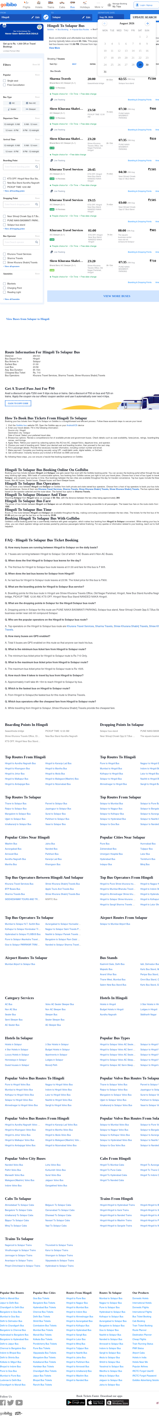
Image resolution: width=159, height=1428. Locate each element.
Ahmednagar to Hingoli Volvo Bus (21, 1105)
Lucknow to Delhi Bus (10, 1380)
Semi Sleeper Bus (14, 1019)
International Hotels (142, 1302)
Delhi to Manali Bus (9, 1298)
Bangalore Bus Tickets (44, 1302)
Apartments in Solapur (56, 1054)
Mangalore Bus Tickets (44, 1357)
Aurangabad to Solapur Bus (113, 1320)
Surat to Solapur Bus (55, 813)
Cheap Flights (139, 1339)
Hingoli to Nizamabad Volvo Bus (61, 1145)
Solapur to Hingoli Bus (111, 778)
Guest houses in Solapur (17, 1065)
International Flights (142, 1311)
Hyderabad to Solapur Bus (112, 1311)
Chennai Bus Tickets (43, 1311)
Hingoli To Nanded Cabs (112, 1180)
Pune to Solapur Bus (109, 1307)
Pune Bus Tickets (41, 1348)
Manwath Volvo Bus (14, 1175)
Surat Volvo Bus (53, 1175)
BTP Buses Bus (12, 888)
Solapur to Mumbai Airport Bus (115, 923)
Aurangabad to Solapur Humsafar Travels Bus (68, 923)
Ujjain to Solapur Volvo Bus (113, 1099)
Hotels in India (139, 1357)
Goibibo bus (21, 425)
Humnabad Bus (148, 843)
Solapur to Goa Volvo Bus (112, 1145)
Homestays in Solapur (16, 1059)
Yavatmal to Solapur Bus (111, 1366)
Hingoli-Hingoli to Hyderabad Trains (117, 1204)
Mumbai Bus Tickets (43, 1330)
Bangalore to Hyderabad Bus (14, 1339)
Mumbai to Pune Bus (10, 1375)
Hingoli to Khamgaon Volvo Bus (20, 1129)
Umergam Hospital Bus (111, 853)
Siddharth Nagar (148, 1014)
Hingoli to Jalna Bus (76, 1357)
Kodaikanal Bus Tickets (44, 1361)
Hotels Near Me (140, 1361)
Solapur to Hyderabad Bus (113, 818)
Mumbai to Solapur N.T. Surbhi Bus (22, 923)
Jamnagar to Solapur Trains (18, 1255)
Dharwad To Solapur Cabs (58, 1215)
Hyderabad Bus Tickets (44, 1307)
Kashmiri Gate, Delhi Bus (112, 964)
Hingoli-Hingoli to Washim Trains (116, 1220)
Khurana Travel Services (50, 489)
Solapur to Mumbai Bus (111, 803)
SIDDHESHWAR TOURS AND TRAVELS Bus (27, 899)
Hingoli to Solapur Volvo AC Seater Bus (119, 1054)
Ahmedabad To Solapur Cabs (19, 1204)
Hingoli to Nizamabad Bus (58, 784)
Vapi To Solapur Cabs (56, 1225)
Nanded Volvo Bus (14, 1164)
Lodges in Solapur (54, 1059)
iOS (75, 425)
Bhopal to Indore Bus (10, 1366)
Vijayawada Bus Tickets (44, 1352)
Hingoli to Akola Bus (55, 773)
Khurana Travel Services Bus (19, 883)
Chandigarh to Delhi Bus (12, 1307)
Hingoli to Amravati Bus (77, 1366)
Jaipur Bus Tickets (42, 1375)
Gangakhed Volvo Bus (56, 1185)
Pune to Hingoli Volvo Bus (17, 1084)
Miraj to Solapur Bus (109, 1375)
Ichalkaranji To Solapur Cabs (19, 1215)
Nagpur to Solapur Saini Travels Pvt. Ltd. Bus (67, 929)
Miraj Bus (145, 864)
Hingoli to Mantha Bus (56, 768)
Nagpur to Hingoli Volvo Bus (59, 1084)
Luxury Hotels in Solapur (17, 1054)
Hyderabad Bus (107, 859)
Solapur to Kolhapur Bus (112, 813)
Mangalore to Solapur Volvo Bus (116, 1094)
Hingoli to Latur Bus (76, 1339)
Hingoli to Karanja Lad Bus (58, 763)
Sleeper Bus (51, 1014)
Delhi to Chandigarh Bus (12, 1325)
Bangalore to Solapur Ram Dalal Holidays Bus (67, 939)
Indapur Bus (106, 864)
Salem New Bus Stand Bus (113, 984)
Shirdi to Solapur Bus (109, 1361)
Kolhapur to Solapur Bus (111, 1316)
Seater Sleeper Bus (54, 1019)
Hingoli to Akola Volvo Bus (58, 1134)
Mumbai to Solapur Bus (110, 1298)
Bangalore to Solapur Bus (112, 1325)
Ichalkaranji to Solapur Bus (18, 824)
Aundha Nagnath (108, 1014)
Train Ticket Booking (142, 1325)
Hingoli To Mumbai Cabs (112, 1164)
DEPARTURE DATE (106, 13)
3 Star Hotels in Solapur (57, 1044)
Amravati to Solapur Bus (111, 1343)
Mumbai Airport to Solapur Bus (20, 964)
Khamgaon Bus (52, 864)
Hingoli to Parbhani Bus (77, 1361)
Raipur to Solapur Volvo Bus (113, 1089)
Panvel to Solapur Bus (56, 803)
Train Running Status (142, 1343)
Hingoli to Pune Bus (76, 1298)
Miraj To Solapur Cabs (16, 1225)
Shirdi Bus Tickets (42, 1320)
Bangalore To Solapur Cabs (18, 1210)
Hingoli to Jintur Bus (15, 773)
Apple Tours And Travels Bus (59, 888)
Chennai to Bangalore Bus (13, 1348)
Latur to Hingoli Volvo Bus (57, 1094)
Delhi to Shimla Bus (9, 1357)
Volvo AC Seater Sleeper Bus (59, 1004)
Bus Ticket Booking (141, 1316)
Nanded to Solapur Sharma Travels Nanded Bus (69, 944)
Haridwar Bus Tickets (43, 1366)
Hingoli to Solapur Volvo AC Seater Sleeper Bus (123, 1044)
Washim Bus (11, 843)
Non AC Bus (11, 1009)
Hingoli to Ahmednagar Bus (79, 1316)
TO (52, 13)
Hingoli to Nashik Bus (76, 1352)
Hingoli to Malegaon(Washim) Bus (62, 778)
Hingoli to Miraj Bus (75, 1343)
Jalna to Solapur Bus (109, 1384)
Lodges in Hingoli (148, 1009)
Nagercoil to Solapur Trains (18, 1245)
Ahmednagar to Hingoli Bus (113, 784)
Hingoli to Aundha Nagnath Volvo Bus (23, 1124)
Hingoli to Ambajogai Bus (17, 784)
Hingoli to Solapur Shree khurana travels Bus (122, 899)
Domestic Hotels (140, 1298)
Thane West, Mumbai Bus (112, 979)
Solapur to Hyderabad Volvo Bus (116, 1140)
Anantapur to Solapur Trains (19, 1260)
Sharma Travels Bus (15, 894)
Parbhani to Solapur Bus (57, 818)
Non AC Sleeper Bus (55, 1009)
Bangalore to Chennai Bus (13, 1330)
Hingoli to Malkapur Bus (16, 778)
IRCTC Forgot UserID (143, 1370)
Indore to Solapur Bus (110, 1348)
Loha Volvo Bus (53, 1164)
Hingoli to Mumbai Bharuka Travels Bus (119, 888)
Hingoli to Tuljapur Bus (77, 1348)
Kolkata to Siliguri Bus (10, 1361)
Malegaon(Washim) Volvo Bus (19, 1180)
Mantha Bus (11, 864)
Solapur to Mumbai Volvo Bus (114, 1124)
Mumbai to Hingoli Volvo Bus (19, 1089)
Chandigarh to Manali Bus (12, 1384)
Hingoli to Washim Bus (77, 1375)
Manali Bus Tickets (42, 1334)
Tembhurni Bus (147, 859)
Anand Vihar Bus (108, 974)
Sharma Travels (70, 489)
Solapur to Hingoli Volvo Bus (19, 1099)
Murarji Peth (51, 1065)
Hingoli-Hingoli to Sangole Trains (116, 1225)
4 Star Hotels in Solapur (16, 1049)
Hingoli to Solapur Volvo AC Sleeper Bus (119, 1059)
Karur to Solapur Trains (56, 1250)
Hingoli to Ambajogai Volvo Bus (20, 1145)
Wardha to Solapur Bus (110, 1370)
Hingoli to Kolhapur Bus (77, 1325)
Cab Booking (138, 1320)
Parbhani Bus (52, 853)
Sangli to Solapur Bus (109, 1352)
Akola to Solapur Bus (109, 1357)
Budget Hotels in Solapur (57, 1049)
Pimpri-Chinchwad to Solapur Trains (22, 1265)
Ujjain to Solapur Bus (15, 818)
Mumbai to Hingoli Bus (111, 768)
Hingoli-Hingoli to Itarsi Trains (114, 1210)
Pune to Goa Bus (8, 1370)
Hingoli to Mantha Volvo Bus (59, 1129)
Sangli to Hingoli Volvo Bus (58, 1105)
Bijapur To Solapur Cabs (17, 1220)
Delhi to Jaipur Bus (9, 1343)
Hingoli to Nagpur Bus (77, 1302)
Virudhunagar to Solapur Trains (20, 1250)
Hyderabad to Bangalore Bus (14, 1334)
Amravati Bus (11, 853)
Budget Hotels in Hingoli (111, 1009)
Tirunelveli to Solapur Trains (59, 1245)
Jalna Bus (50, 843)
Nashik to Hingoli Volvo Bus (58, 1099)
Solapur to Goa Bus (109, 824)
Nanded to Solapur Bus (110, 1339)
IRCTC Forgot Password (144, 1375)
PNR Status (138, 1348)
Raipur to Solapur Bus (16, 808)
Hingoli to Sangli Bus (76, 1334)
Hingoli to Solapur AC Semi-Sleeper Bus (119, 1065)
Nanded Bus (51, 848)
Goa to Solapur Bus (109, 1330)
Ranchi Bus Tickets (42, 1384)
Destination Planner (142, 1334)
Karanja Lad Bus (53, 859)
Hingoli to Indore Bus (76, 1311)
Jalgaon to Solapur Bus (110, 1380)
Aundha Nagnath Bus (15, 859)
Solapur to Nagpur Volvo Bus (114, 1129)
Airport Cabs (138, 1352)
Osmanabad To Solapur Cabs (60, 1210)
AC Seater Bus (12, 1024)
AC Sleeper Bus (53, 1024)
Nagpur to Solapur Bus (110, 1302)
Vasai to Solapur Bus (55, 824)
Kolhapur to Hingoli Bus (111, 773)
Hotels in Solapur (13, 1044)
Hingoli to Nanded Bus (77, 1380)
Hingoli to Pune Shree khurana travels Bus (121, 883)
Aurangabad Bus (13, 848)
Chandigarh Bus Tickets (45, 1370)
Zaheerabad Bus (108, 848)
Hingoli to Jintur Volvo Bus (17, 1134)
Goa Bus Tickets (41, 1298)
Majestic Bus (106, 969)
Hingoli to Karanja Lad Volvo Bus (61, 1124)
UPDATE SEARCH (145, 17)
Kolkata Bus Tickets (42, 1339)
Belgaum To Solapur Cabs (58, 1204)
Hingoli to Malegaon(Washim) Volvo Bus (64, 1140)
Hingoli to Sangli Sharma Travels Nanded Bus (122, 904)
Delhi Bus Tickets (41, 1316)
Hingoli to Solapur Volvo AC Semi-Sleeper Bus (122, 1049)
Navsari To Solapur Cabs (57, 1220)
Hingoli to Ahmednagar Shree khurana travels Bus (124, 894)
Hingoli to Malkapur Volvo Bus (19, 1140)
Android (70, 425)
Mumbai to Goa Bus (10, 1316)
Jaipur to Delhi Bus (9, 1302)
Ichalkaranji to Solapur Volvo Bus (116, 1105)
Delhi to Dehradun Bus (11, 1320)
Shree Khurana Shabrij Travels (93, 489)
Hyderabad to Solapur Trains (59, 1265)
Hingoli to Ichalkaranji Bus (79, 1370)
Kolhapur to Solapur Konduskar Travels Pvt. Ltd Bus (30, 929)
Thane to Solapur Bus (15, 803)
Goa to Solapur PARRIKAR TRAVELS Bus (25, 944)
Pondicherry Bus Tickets (45, 1343)
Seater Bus (10, 1014)
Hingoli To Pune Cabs (110, 1169)
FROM (3, 13)
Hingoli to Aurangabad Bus (79, 1320)
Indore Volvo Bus (13, 1185)
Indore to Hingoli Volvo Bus (58, 1089)
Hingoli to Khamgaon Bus (17, 768)
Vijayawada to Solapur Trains (59, 1260)
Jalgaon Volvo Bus (54, 1180)
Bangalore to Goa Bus (11, 1311)
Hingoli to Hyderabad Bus (78, 1330)
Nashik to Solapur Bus (110, 1334)
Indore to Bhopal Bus (10, 1352)
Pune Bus (104, 843)
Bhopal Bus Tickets (42, 1380)
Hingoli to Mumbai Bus (77, 1307)
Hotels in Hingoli (108, 1004)
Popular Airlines (140, 1366)
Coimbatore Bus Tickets (45, 1325)
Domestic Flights (140, 1307)
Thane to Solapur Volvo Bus (113, 1084)
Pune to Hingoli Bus (109, 763)
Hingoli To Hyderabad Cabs (113, 1175)
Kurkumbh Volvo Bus (55, 1169)
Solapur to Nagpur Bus (111, 808)
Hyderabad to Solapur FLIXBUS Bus (23, 934)
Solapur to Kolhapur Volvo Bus (115, 1134)
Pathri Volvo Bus (13, 1169)
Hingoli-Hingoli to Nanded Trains (116, 1215)
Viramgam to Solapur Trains (59, 1255)
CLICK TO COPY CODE (18, 403)
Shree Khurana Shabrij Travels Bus (62, 883)
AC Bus (8, 1004)
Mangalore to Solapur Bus (18, 813)
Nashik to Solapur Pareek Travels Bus (63, 934)
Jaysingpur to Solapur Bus (58, 808)
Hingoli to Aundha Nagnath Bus (20, 763)
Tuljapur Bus (146, 848)
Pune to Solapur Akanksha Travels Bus (24, 939)
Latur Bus (145, 853)
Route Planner (139, 1330)
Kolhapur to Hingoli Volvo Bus (19, 1094)
